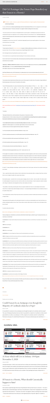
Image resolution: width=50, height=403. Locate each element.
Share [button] (4, 319)
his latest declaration (17, 48)
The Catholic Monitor (10, 1)
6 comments (8, 396)
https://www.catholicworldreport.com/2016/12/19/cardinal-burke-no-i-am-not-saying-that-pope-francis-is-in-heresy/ (23, 275)
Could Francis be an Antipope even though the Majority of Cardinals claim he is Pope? (22, 304)
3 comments (8, 319)
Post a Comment (5, 295)
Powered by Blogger (25, 400)
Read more (45, 319)
